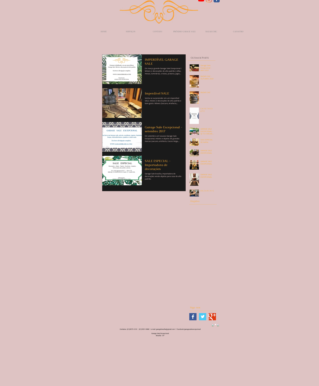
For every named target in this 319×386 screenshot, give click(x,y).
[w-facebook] (213, 325)
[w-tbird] (215, 324)
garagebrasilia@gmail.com (165, 329)
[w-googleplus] (218, 325)
